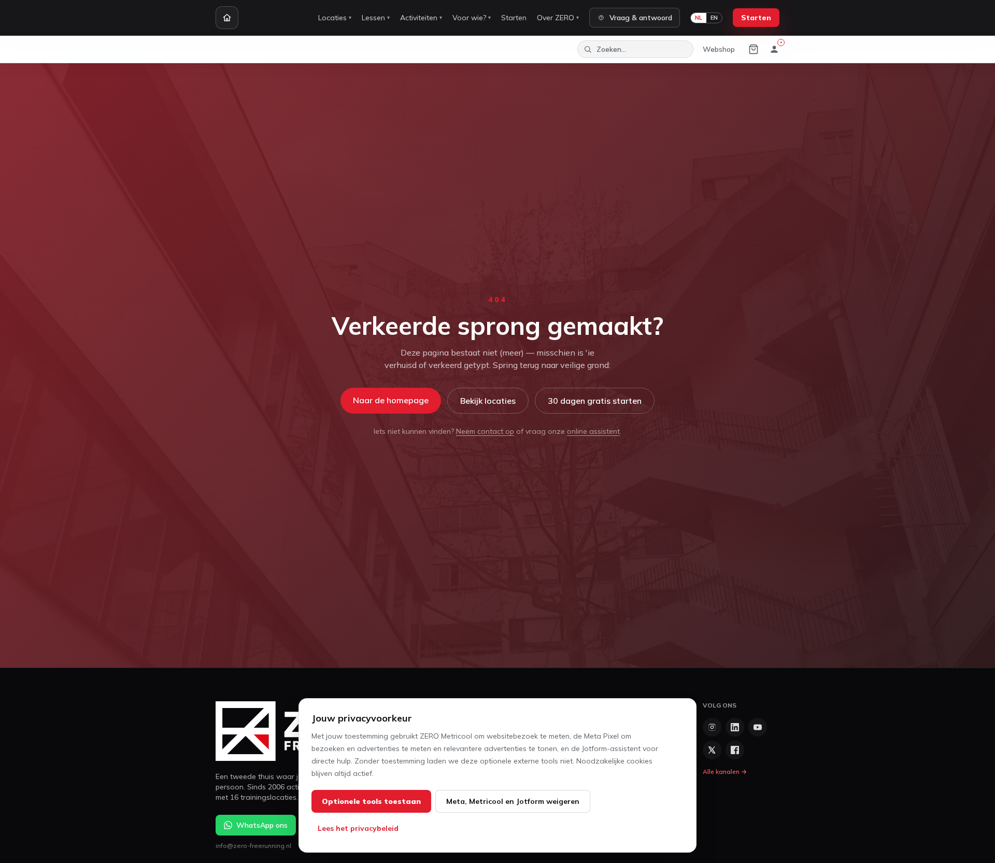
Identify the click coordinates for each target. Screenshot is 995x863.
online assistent (593, 431)
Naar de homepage (391, 400)
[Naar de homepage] (227, 17)
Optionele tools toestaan (371, 801)
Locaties (334, 17)
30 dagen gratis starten (595, 400)
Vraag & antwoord (640, 17)
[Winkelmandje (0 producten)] (753, 49)
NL (698, 17)
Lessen (376, 17)
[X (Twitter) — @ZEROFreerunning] (712, 750)
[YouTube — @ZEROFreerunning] (757, 727)
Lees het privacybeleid (358, 828)
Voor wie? (471, 17)
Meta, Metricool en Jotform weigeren (512, 801)
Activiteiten (421, 17)
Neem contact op (485, 431)
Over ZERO (558, 17)
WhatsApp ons (262, 825)
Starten (514, 17)
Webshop (719, 49)
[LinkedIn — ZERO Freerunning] (735, 727)
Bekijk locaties (488, 400)
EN (714, 17)
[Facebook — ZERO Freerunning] (735, 750)
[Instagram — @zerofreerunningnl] (712, 727)
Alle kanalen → (725, 771)
